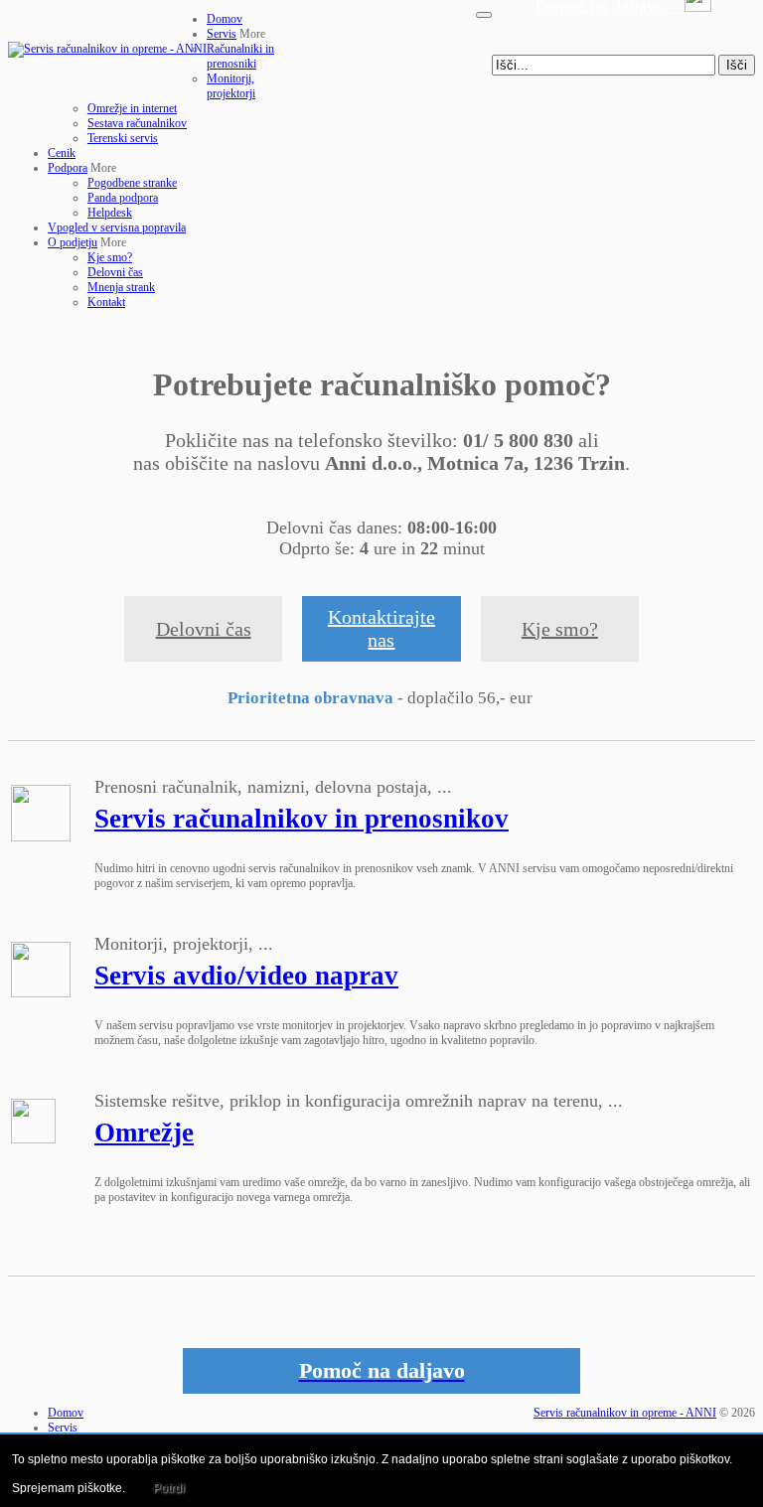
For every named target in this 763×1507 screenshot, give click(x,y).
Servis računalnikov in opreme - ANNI (625, 1413)
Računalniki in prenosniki (240, 56)
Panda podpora (122, 198)
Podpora (67, 168)
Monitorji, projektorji (231, 86)
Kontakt (106, 302)
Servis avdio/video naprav (246, 975)
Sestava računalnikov (137, 123)
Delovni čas (115, 272)
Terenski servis (122, 138)
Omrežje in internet (132, 108)
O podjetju (72, 242)
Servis (221, 34)
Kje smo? (109, 257)
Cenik (62, 153)
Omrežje (144, 1132)
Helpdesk (109, 213)
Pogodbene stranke (132, 183)
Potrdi (169, 1488)
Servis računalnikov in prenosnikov (301, 818)
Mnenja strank (121, 287)
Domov (224, 19)
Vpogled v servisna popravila (117, 227)
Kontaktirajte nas (381, 628)
